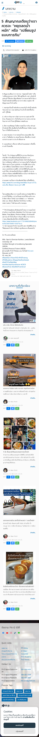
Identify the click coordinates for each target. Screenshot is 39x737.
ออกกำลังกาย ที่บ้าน (9, 695)
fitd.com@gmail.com (28, 681)
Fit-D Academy (26, 657)
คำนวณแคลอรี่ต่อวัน (8, 660)
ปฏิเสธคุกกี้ (19, 731)
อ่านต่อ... (33, 334)
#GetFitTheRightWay (9, 262)
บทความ (11, 12)
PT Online (24, 648)
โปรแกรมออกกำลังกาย (9, 654)
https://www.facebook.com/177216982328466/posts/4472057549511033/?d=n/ (19, 222)
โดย (13, 338)
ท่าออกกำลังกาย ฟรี (25, 695)
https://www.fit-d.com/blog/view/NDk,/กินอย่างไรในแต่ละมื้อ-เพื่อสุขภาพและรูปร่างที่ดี (19, 183)
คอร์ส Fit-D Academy (30, 50)
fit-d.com (30, 251)
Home (5, 12)
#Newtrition (6, 258)
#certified (5, 264)
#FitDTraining (23, 258)
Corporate (24, 654)
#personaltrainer (14, 264)
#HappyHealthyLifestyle (21, 260)
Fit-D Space (25, 660)
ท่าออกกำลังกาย (7, 651)
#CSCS (23, 264)
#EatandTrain (7, 267)
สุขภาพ (27, 691)
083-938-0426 (26, 669)
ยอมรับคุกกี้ (19, 725)
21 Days (24, 651)
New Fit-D (17, 270)
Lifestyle (18, 12)
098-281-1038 (26, 675)
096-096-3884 (26, 678)
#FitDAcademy (7, 260)
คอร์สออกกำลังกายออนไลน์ (12, 50)
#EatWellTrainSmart (19, 267)
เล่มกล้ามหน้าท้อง (8, 700)
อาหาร (4, 657)
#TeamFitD (14, 258)
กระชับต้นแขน (21, 700)
